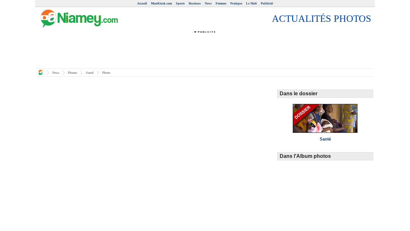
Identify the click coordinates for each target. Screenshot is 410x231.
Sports (180, 3)
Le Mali (251, 3)
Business (195, 3)
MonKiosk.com (161, 3)
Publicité (267, 3)
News (208, 3)
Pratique (236, 3)
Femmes (221, 3)
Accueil (142, 3)
